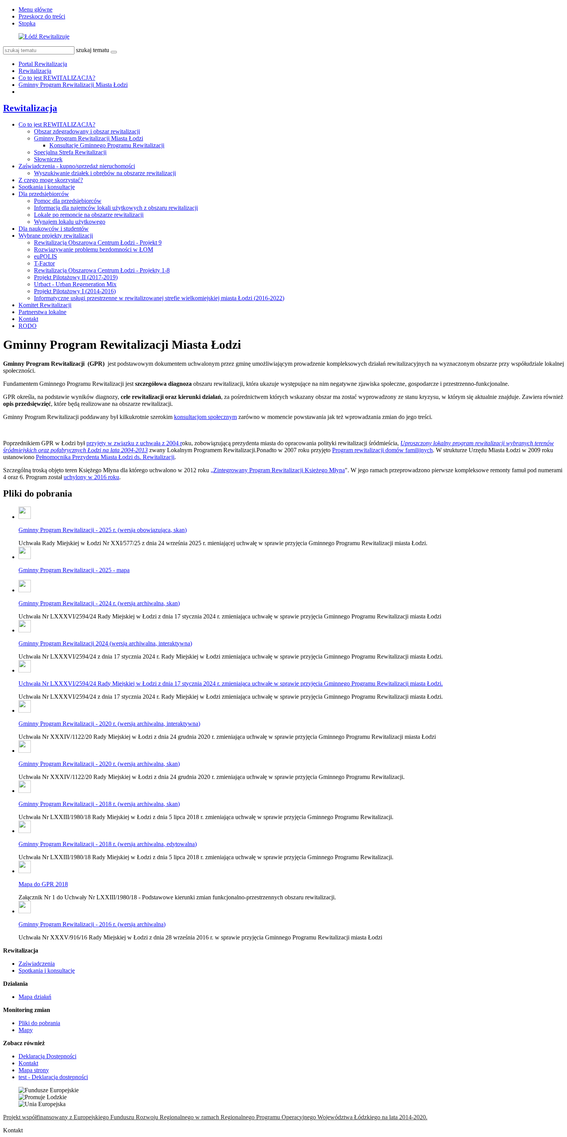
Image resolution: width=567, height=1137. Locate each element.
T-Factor (44, 263)
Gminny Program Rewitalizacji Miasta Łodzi (73, 84)
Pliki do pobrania (39, 1023)
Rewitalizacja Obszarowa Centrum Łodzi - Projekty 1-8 (102, 270)
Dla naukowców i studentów (54, 228)
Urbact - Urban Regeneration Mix (75, 284)
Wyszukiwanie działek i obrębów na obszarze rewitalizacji (105, 173)
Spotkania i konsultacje (47, 187)
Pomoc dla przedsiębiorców (67, 201)
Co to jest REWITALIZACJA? (57, 77)
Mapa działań (35, 996)
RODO (28, 326)
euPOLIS (45, 256)
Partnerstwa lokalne (42, 312)
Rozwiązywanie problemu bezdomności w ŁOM (93, 249)
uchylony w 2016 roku (91, 477)
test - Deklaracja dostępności (53, 1077)
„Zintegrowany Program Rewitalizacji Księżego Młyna (278, 470)
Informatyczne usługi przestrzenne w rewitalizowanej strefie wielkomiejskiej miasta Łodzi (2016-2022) (159, 298)
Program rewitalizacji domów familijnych (382, 450)
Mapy (26, 1030)
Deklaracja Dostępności (47, 1056)
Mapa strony (34, 1070)
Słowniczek (48, 159)
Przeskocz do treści (42, 16)
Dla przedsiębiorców (44, 194)
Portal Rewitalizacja (43, 64)
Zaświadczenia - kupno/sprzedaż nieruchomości (77, 166)
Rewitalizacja (35, 71)
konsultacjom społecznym (205, 417)
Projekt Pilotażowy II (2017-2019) (76, 277)
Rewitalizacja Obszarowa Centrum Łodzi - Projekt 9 (98, 242)
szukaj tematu (92, 50)
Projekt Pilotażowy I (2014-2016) (75, 291)
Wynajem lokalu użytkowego (69, 221)
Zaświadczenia (37, 963)
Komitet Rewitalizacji (45, 305)
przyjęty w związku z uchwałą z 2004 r (134, 443)
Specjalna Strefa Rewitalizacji (70, 152)
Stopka (27, 23)
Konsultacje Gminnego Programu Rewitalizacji (106, 145)
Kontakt (28, 319)
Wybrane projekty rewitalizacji (56, 235)
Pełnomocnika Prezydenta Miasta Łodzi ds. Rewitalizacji (105, 457)
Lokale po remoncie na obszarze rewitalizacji (88, 214)
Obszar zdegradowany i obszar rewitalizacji (87, 131)
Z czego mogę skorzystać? (51, 180)
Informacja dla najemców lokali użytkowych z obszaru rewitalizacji (116, 207)
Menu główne (35, 9)
